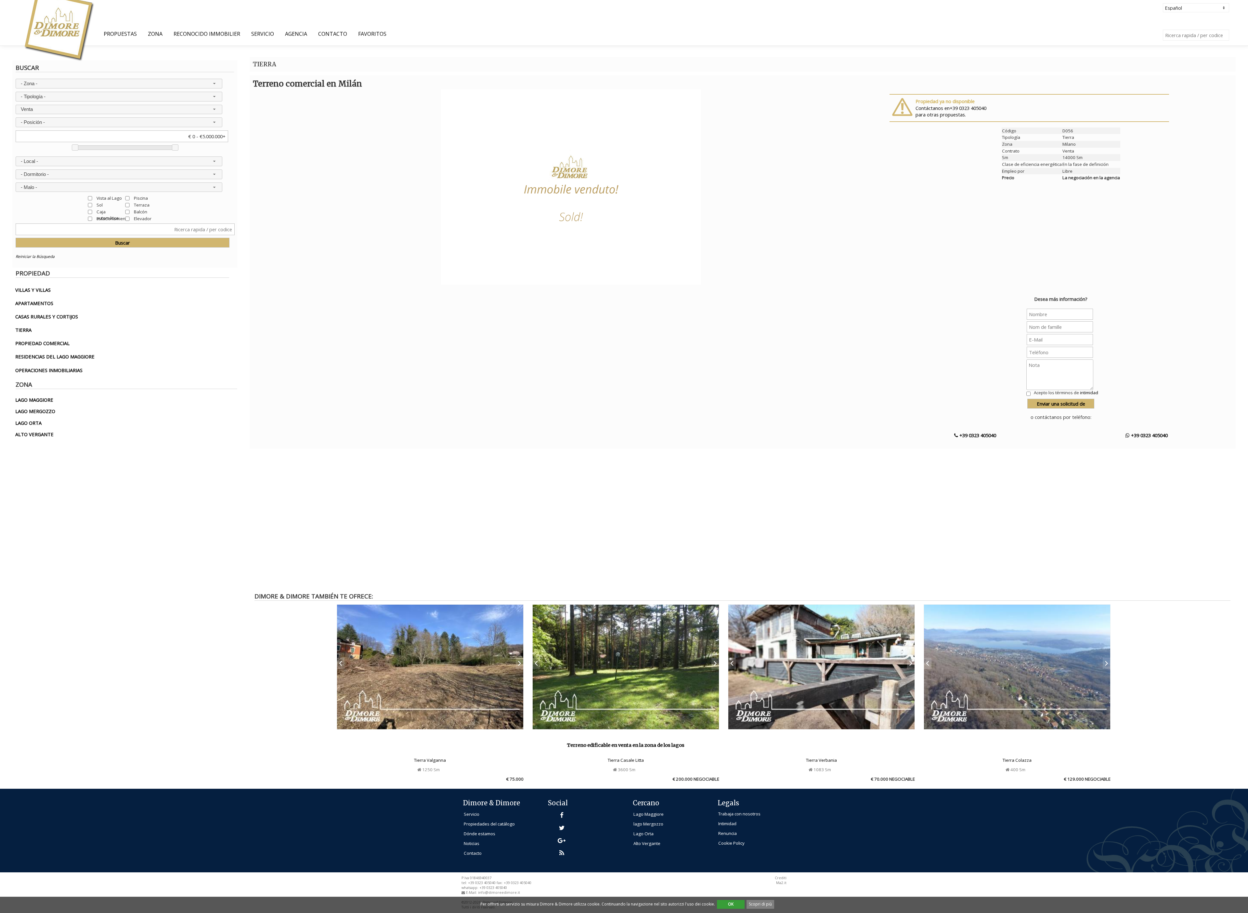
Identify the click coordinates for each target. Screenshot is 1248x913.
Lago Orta (643, 834)
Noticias (471, 843)
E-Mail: (472, 892)
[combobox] (119, 83)
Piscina (141, 198)
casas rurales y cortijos (46, 316)
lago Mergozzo (648, 824)
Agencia (296, 33)
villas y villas (33, 290)
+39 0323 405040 (977, 435)
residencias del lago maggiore (55, 356)
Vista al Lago (109, 198)
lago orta (28, 423)
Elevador (142, 218)
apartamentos (34, 303)
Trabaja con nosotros (739, 814)
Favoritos (372, 33)
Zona (155, 33)
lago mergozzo (35, 411)
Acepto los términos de (1066, 393)
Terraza (142, 205)
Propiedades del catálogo (489, 824)
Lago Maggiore (648, 814)
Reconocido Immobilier (207, 33)
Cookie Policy (731, 843)
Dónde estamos (479, 834)
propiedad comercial (42, 343)
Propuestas (120, 33)
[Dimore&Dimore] (58, 30)
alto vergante (34, 434)
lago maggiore (34, 399)
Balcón (140, 211)
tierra (23, 330)
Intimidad (727, 823)
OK (731, 904)
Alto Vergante (646, 843)
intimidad (1089, 393)
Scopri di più (760, 904)
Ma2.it (781, 882)
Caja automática (108, 211)
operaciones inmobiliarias (49, 370)
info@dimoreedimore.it (499, 892)
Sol (100, 205)
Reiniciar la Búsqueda (35, 256)
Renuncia (727, 833)
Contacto (332, 33)
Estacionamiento (113, 218)
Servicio (262, 33)
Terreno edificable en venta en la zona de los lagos (625, 745)
